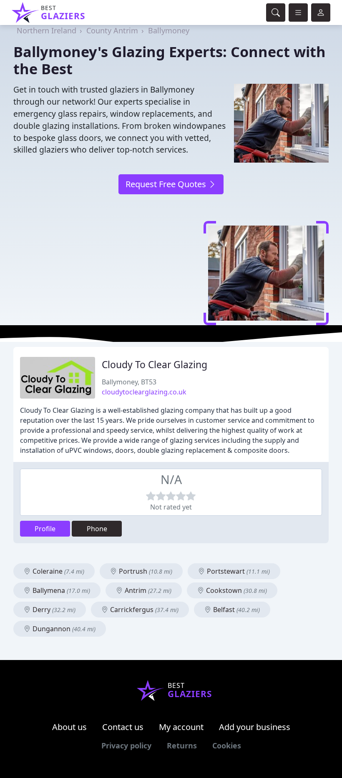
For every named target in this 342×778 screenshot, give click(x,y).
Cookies (226, 745)
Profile (45, 528)
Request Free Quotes (167, 184)
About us (69, 727)
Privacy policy (126, 745)
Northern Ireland (46, 30)
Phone (97, 528)
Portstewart (237, 571)
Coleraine (57, 571)
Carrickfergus (143, 609)
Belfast (235, 609)
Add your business (254, 727)
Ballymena (60, 590)
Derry (53, 609)
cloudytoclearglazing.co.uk (144, 392)
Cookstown (235, 590)
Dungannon (63, 628)
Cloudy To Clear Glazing (154, 364)
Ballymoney (168, 30)
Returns (182, 745)
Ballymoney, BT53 (129, 381)
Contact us (122, 727)
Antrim (147, 590)
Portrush (144, 571)
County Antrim (112, 30)
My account (181, 727)
